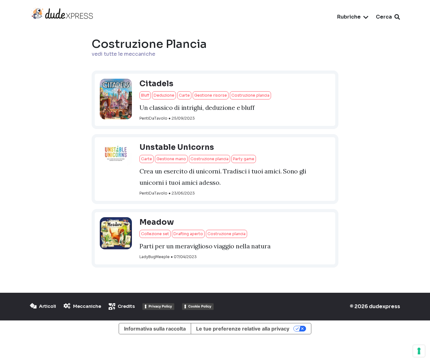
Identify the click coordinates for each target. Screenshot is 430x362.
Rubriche (349, 17)
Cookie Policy (199, 306)
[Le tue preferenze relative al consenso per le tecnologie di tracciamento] (419, 351)
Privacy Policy (160, 306)
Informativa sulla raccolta (155, 328)
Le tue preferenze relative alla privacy (242, 328)
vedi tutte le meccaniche (123, 54)
